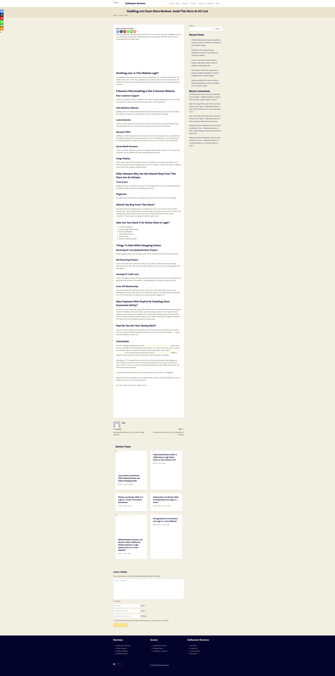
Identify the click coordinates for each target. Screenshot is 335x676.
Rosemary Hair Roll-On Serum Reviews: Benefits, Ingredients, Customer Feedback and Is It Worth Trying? (205, 83)
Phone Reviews (121, 648)
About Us (202, 3)
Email (143, 611)
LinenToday (159, 346)
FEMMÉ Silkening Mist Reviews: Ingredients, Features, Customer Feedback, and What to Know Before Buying (206, 42)
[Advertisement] (148, 55)
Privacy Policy (195, 651)
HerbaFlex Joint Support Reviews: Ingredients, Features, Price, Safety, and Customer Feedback (204, 52)
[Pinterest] (124, 31)
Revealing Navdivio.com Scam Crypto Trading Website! (128, 432)
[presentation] (131, 461)
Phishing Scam (158, 648)
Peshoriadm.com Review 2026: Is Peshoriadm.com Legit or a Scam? (166, 500)
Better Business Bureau (163, 353)
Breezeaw (166, 346)
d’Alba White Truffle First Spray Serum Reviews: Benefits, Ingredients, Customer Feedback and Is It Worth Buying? (205, 73)
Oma (121, 506)
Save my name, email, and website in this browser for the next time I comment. (142, 621)
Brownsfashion (149, 346)
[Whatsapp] (128, 31)
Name (143, 606)
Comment (117, 601)
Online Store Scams (159, 646)
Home (172, 3)
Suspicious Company (160, 651)
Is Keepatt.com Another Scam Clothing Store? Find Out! (168, 432)
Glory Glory (158, 506)
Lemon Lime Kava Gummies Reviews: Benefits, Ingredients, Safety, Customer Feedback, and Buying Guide (204, 63)
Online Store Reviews (167, 7)
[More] (134, 31)
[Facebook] (117, 31)
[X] (121, 31)
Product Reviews (122, 651)
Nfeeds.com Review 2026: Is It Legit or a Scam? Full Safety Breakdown (130, 500)
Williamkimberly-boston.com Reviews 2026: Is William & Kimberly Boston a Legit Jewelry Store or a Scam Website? (130, 545)
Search (191, 26)
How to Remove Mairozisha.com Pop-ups (203, 121)
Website (143, 616)
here (173, 332)
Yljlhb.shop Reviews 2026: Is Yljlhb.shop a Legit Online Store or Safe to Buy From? (165, 457)
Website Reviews (122, 654)
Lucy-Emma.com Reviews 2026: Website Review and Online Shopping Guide (129, 478)
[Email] (131, 31)
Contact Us (210, 3)
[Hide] (0, 32)
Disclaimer (193, 654)
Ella (116, 15)
